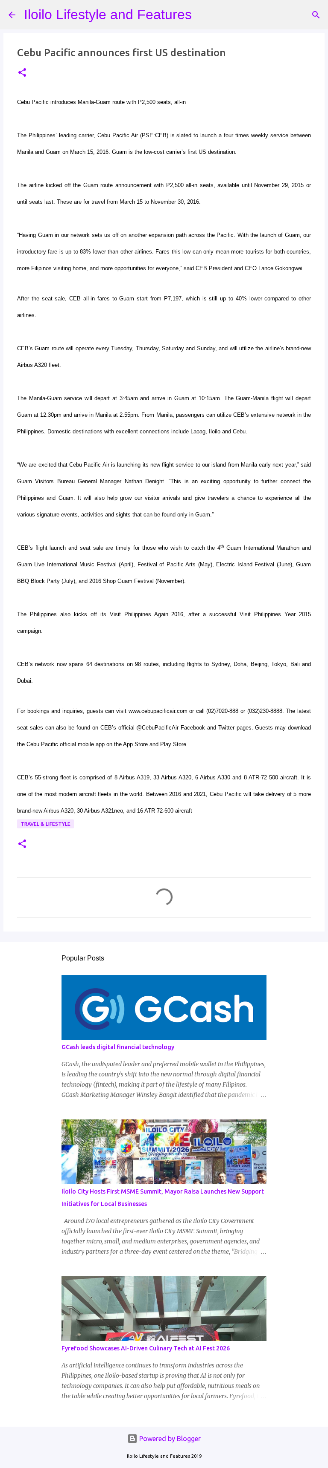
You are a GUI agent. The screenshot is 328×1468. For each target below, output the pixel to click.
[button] (22, 73)
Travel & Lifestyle (45, 824)
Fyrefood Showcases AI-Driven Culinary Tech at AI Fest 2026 (146, 1348)
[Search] (204, 15)
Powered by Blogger (169, 1438)
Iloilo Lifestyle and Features (108, 14)
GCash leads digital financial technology (118, 1047)
